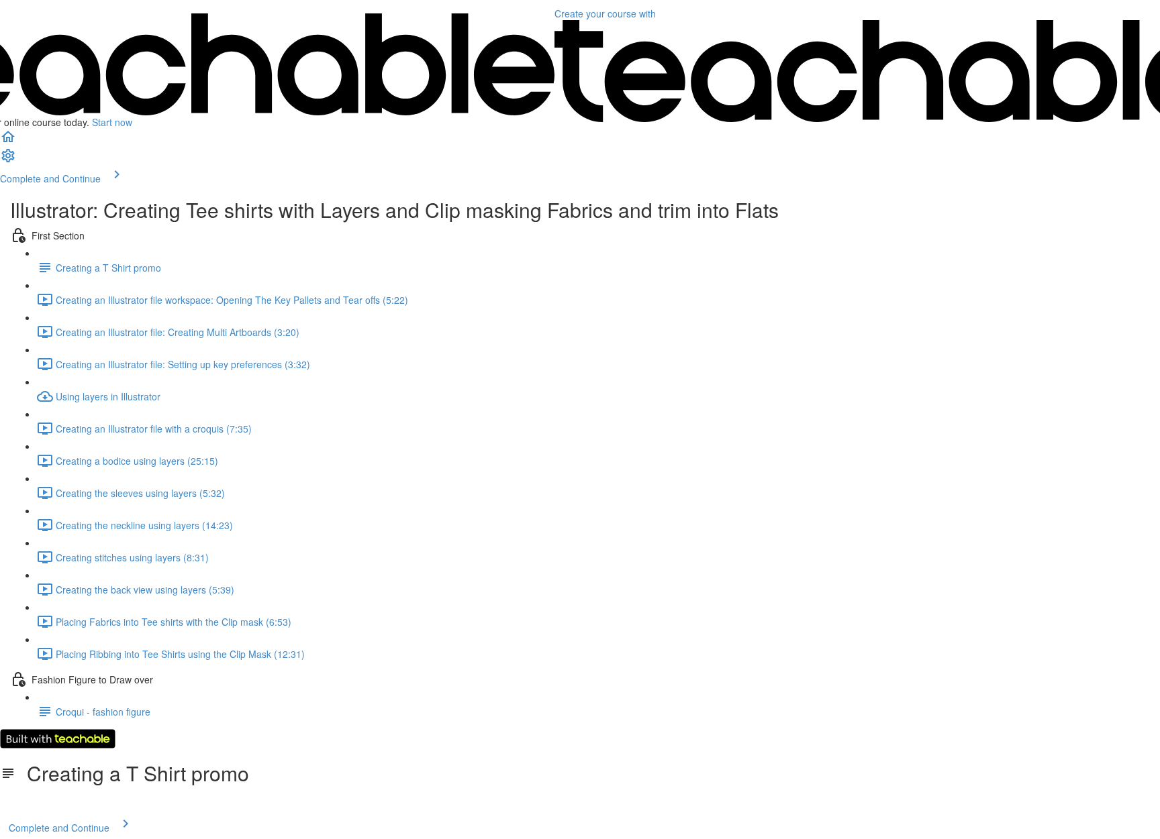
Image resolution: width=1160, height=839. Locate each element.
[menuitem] (8, 159)
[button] (8, 141)
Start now (112, 122)
